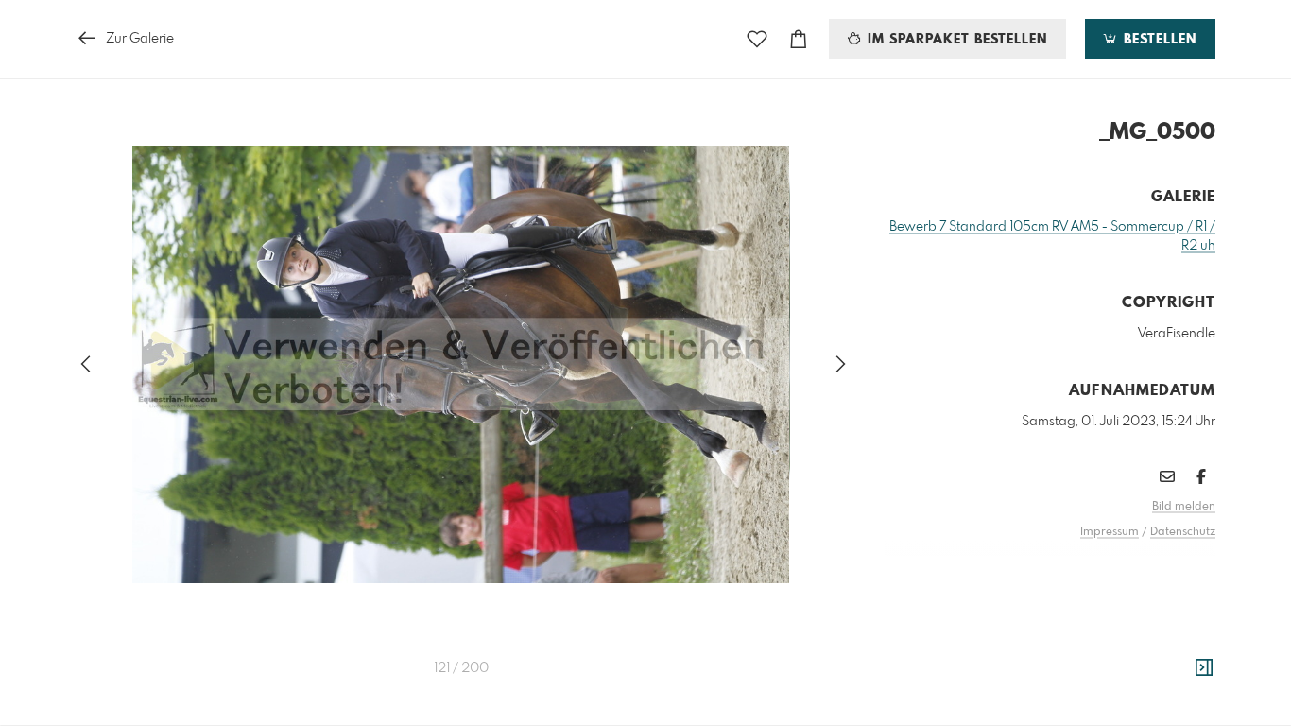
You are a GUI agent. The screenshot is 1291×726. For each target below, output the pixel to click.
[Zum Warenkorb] (798, 39)
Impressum (1109, 532)
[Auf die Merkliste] (757, 39)
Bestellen (1157, 39)
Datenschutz (1182, 532)
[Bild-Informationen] (1204, 668)
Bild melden (1183, 506)
